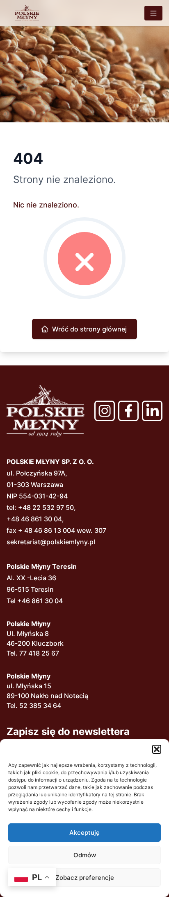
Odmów (84, 855)
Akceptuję (84, 832)
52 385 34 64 (40, 705)
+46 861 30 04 (40, 601)
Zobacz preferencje (84, 877)
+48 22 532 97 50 (46, 507)
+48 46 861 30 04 (34, 519)
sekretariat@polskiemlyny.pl (51, 542)
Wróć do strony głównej (89, 329)
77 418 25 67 (39, 653)
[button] (157, 749)
